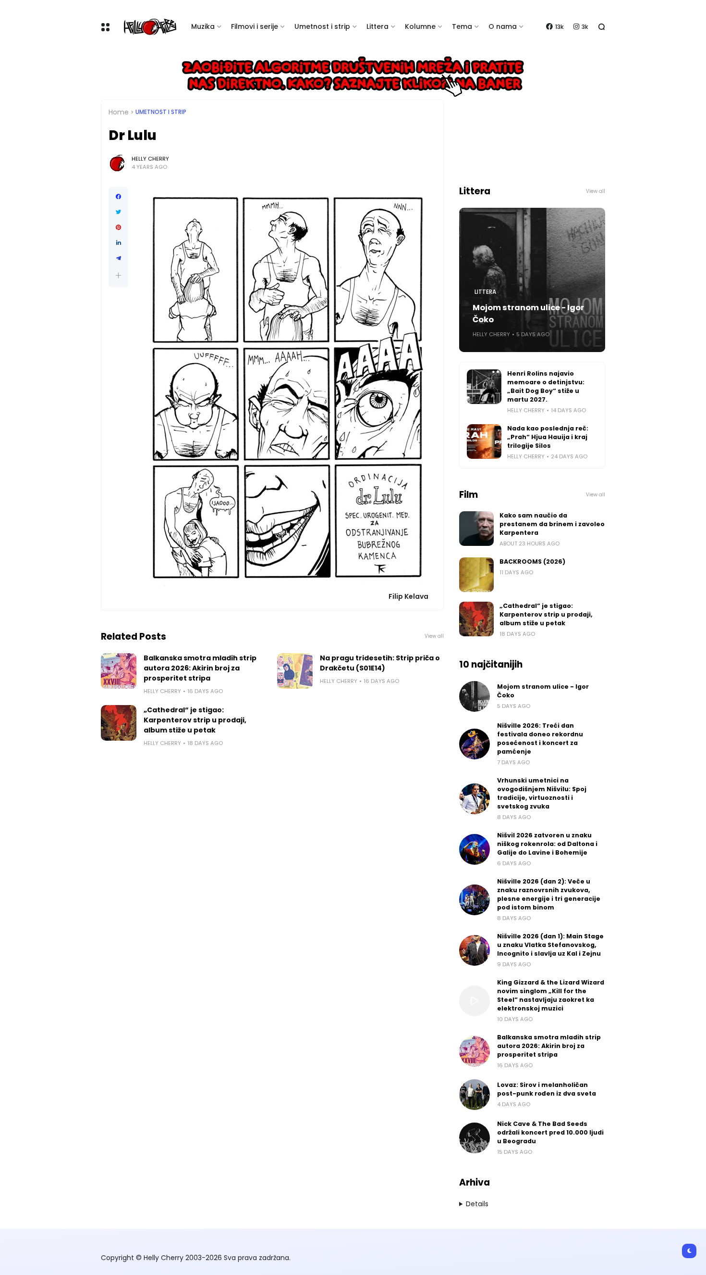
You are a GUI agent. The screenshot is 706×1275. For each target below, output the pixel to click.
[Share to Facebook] (118, 197)
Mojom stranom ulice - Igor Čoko (528, 313)
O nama (502, 26)
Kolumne (420, 26)
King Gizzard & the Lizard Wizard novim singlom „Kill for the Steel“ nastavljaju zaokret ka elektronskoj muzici (550, 995)
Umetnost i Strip (160, 112)
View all (434, 636)
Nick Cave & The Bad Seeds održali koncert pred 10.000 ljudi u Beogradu (550, 1132)
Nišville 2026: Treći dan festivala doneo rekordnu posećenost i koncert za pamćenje (540, 738)
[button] (118, 275)
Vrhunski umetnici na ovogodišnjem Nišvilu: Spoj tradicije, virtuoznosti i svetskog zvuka (541, 793)
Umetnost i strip (322, 26)
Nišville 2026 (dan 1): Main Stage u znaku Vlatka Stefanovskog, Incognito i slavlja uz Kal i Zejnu (550, 945)
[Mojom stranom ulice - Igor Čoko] (474, 696)
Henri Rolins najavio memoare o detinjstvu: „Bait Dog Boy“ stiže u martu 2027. (545, 386)
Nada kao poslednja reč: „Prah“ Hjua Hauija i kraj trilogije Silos (547, 437)
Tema (462, 26)
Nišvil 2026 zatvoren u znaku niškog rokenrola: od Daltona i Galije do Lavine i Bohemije (547, 844)
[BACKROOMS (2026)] (476, 574)
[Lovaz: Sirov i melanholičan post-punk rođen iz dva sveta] (474, 1094)
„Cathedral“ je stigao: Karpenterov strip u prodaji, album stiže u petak (195, 720)
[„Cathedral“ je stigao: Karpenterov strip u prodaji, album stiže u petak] (118, 723)
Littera (377, 26)
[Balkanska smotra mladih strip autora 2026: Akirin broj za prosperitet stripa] (118, 671)
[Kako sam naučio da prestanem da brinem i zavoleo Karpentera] (476, 528)
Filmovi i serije (254, 26)
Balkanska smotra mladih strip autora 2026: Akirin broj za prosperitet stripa (200, 668)
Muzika (203, 26)
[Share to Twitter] (118, 212)
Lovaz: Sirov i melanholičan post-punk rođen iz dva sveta (546, 1089)
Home (119, 112)
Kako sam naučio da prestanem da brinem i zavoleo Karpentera (552, 524)
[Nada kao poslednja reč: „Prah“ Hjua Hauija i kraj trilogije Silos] (484, 441)
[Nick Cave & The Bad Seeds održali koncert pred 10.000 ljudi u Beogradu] (474, 1138)
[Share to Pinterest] (118, 227)
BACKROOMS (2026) (532, 561)
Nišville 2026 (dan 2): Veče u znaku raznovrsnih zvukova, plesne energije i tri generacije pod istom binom (548, 894)
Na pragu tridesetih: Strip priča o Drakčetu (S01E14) (380, 663)
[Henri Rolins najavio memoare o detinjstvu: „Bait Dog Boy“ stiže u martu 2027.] (484, 386)
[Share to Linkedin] (118, 243)
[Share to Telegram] (118, 258)
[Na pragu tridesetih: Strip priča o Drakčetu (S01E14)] (295, 671)
